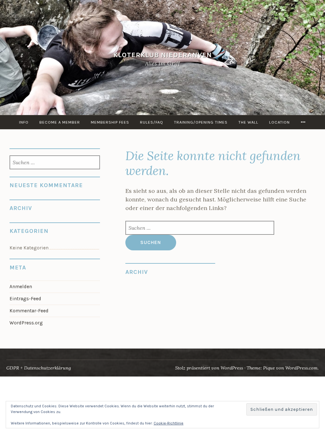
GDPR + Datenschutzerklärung (38, 368)
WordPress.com (301, 368)
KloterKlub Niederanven (162, 55)
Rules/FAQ (151, 122)
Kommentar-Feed (29, 311)
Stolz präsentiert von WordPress (209, 368)
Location (279, 122)
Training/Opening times (201, 122)
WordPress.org (26, 323)
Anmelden (21, 286)
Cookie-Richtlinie (168, 423)
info (24, 122)
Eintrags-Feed (25, 299)
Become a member (59, 122)
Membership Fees (110, 122)
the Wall (248, 122)
